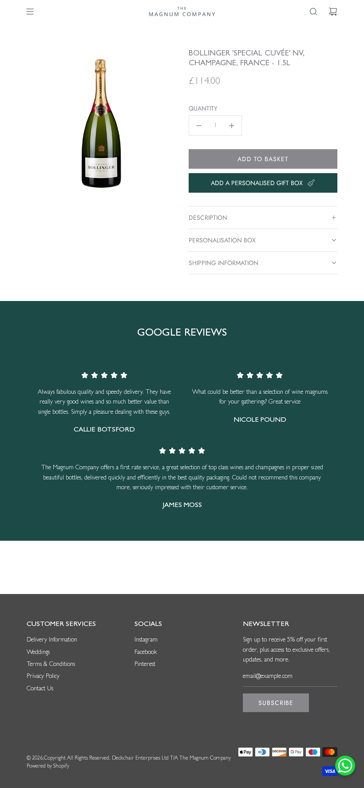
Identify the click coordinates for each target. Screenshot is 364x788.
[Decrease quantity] (199, 125)
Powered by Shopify (48, 766)
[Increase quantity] (231, 125)
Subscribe (275, 702)
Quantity (203, 108)
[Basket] (333, 11)
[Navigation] (30, 11)
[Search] (313, 11)
